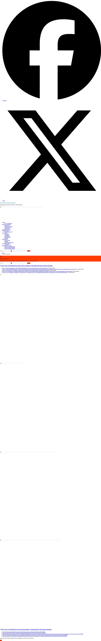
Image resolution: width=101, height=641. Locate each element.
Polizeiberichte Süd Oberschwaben (41, 629)
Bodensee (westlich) (6, 229)
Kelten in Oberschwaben (10, 247)
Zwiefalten (7, 244)
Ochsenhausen (8, 227)
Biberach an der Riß (6, 224)
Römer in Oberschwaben (10, 248)
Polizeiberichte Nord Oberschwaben (42, 265)
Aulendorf (7, 235)
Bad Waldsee (7, 236)
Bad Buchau (7, 225)
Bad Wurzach (7, 237)
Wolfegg (6, 238)
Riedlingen (7, 228)
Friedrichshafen (5, 230)
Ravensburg (4, 232)
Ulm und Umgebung (6, 243)
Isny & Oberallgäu (8, 223)
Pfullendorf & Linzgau (9, 242)
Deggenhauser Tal (8, 231)
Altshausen (7, 234)
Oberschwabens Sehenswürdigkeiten (8, 202)
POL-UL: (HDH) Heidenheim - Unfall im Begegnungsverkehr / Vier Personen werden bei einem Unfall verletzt (25, 268)
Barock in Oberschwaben (10, 246)
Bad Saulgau (7, 240)
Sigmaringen (5, 239)
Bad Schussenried (8, 226)
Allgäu (3, 222)
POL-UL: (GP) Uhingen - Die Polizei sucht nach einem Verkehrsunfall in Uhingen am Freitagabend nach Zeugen (25, 270)
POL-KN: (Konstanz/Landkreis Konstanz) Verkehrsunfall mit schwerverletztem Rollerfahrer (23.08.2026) (23, 631)
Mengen (6, 241)
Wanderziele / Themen (7, 245)
